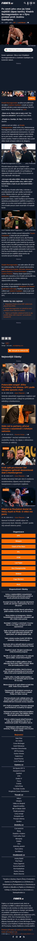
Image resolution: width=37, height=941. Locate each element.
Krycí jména (19, 849)
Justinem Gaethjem (14, 105)
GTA (18, 776)
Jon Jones (18, 741)
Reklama (5, 930)
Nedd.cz (7, 887)
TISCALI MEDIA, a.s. (15, 933)
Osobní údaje (27, 930)
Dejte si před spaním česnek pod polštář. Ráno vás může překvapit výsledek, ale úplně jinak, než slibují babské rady (18, 632)
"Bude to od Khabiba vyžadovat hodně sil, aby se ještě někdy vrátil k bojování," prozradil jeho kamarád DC (18, 315)
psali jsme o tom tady (9, 289)
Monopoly (19, 838)
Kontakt (10, 932)
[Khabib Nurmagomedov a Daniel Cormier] (30, 94)
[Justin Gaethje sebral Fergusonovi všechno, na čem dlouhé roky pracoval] (18, 220)
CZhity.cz (8, 890)
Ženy (24, 879)
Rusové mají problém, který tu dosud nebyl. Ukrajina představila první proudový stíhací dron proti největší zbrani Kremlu (18, 671)
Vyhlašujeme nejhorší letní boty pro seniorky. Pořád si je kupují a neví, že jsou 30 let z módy (18, 728)
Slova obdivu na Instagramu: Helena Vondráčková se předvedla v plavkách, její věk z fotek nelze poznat (18, 617)
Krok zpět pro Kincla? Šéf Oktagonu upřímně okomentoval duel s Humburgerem (17, 470)
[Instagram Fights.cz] (16, 936)
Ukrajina (19, 801)
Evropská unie (19, 816)
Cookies (19, 930)
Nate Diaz (19, 738)
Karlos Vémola (19, 753)
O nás (15, 932)
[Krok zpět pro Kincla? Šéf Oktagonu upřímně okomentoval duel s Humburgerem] (18, 455)
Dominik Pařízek (20, 434)
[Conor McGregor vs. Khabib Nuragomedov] (18, 94)
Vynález (19, 821)
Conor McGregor (18, 743)
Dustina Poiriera (7, 274)
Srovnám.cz (28, 890)
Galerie (31, 98)
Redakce (12, 930)
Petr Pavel (18, 861)
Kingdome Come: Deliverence (19, 791)
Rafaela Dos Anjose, (12, 269)
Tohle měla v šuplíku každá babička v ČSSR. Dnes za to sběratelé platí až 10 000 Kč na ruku (18, 678)
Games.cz (8, 882)
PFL (18, 552)
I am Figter (18, 563)
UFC (7, 343)
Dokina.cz (30, 887)
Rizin (18, 584)
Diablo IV (19, 778)
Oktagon (18, 541)
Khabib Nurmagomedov (10, 103)
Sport (19, 879)
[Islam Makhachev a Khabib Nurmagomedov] (7, 94)
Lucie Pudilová (19, 761)
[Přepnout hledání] (24, 3)
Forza (19, 781)
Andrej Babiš (19, 858)
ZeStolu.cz (28, 882)
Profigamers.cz (18, 882)
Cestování (30, 879)
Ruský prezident (18, 811)
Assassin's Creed (19, 771)
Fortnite (18, 783)
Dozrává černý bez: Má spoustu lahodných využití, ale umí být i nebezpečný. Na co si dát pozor (18, 603)
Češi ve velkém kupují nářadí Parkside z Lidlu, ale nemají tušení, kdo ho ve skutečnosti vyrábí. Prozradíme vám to (18, 721)
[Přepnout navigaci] (27, 3)
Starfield (19, 773)
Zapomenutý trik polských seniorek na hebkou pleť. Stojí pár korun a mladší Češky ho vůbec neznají (18, 692)
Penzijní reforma (18, 819)
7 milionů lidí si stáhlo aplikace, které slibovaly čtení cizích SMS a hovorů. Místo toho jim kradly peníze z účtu (19, 663)
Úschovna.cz (30, 884)
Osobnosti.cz (7, 884)
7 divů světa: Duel (19, 836)
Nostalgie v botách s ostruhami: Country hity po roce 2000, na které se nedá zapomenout (18, 624)
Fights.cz (22, 887)
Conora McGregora (20, 271)
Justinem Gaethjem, (16, 291)
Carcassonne (18, 828)
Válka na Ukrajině (19, 803)
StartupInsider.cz (19, 892)
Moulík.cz (14, 887)
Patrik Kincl (19, 756)
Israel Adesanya (18, 746)
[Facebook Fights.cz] (13, 936)
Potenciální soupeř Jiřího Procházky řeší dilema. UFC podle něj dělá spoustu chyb (18, 387)
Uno (18, 844)
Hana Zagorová (19, 863)
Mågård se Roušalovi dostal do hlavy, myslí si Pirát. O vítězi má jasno (17, 511)
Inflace (19, 798)
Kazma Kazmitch (19, 866)
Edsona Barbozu (7, 271)
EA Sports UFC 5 (19, 768)
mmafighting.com (18, 345)
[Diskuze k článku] (28, 22)
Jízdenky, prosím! (19, 846)
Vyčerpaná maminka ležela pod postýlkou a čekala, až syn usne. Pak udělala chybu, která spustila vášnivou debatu (18, 713)
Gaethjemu (5, 196)
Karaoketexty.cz (19, 884)
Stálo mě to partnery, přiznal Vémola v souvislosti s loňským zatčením (17, 428)
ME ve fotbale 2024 (18, 808)
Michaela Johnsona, (26, 269)
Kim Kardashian (18, 868)
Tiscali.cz (6, 879)
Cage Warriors (18, 579)
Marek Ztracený (19, 874)
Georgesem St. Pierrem (27, 286)
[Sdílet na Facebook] (3, 338)
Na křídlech (19, 851)
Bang (19, 831)
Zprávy (13, 879)
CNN (24, 109)
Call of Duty (19, 786)
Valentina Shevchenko (18, 748)
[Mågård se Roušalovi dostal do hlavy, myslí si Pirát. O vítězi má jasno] (18, 497)
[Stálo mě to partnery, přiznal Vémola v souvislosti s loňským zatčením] (18, 414)
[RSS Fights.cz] (23, 936)
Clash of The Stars (18, 546)
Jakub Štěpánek (19, 393)
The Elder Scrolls (19, 789)
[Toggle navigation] (33, 3)
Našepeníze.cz (17, 890)
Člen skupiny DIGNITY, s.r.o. (27, 933)
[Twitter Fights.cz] (20, 936)
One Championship (19, 568)
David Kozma (18, 759)
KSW (18, 557)
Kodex (4, 932)
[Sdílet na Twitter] (6, 338)
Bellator (18, 573)
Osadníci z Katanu (19, 833)
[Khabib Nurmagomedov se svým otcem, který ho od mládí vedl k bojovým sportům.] (18, 153)
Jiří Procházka (19, 751)
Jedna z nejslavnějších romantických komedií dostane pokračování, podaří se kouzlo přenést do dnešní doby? (18, 596)
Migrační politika (18, 806)
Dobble (18, 841)
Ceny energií (19, 813)
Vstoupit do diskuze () (19, 350)
